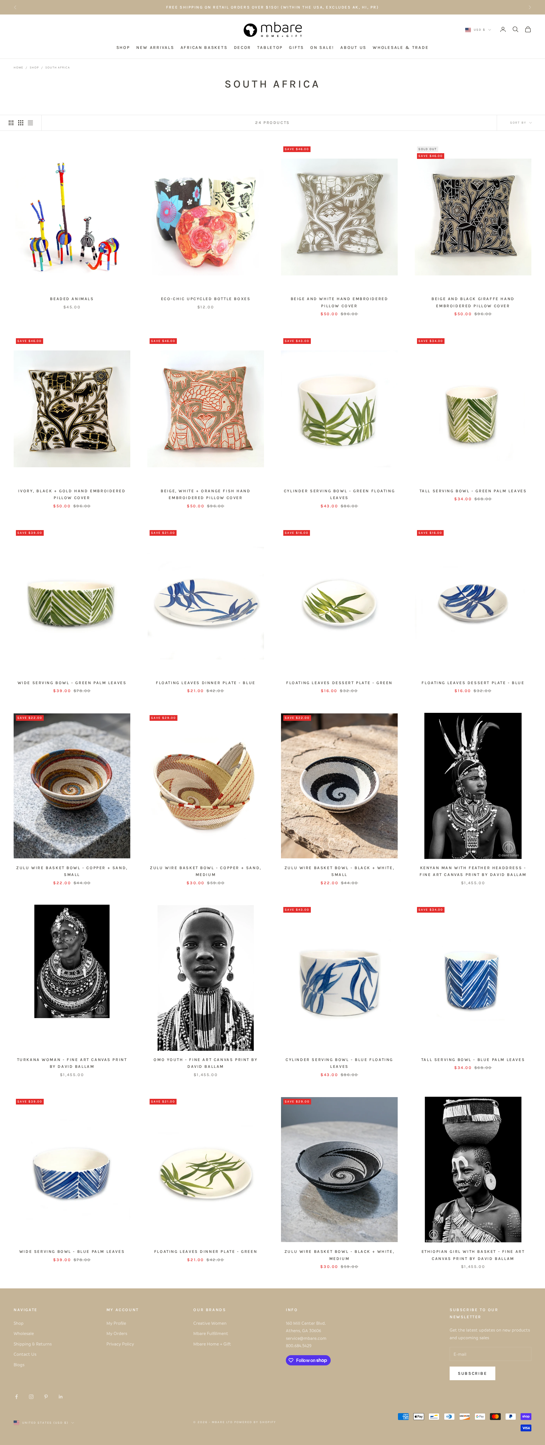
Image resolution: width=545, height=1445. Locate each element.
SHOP (123, 47)
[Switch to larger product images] (11, 122)
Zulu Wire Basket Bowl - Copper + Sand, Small (72, 871)
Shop (34, 67)
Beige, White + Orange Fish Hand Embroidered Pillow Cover (205, 494)
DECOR (242, 47)
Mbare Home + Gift (212, 1344)
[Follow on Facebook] (16, 1397)
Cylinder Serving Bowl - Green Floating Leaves (339, 494)
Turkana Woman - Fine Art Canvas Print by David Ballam (72, 1063)
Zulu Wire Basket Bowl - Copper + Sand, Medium (205, 871)
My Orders (116, 1333)
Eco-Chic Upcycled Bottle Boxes (206, 298)
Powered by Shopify (255, 1422)
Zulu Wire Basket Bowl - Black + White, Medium (339, 1255)
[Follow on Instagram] (31, 1397)
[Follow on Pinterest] (46, 1397)
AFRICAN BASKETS (204, 47)
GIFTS (296, 47)
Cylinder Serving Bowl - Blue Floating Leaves (339, 1063)
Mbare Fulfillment (210, 1333)
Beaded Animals (72, 298)
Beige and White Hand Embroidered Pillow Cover (339, 302)
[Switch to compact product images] (30, 122)
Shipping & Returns (33, 1344)
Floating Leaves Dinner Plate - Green (205, 1251)
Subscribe (472, 1373)
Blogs (19, 1364)
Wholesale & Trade (401, 47)
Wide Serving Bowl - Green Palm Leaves (72, 682)
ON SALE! (322, 47)
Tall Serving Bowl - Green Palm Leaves (473, 491)
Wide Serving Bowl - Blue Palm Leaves (72, 1251)
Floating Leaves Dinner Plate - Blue (205, 682)
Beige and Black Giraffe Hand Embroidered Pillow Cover (473, 302)
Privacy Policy (120, 1344)
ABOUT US (353, 47)
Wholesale (24, 1333)
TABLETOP (270, 47)
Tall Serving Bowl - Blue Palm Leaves (473, 1059)
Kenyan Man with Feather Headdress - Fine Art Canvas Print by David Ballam (473, 871)
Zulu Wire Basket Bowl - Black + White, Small (339, 871)
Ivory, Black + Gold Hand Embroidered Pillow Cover (71, 494)
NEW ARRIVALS (155, 47)
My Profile (116, 1323)
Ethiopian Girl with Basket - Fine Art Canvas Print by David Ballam (473, 1255)
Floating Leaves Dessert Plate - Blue (473, 682)
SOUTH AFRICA (57, 67)
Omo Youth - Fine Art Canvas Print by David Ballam (205, 1063)
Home (18, 67)
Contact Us (25, 1354)
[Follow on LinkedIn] (61, 1397)
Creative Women (210, 1323)
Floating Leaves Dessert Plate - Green (339, 682)
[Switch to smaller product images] (20, 122)
